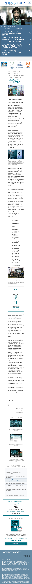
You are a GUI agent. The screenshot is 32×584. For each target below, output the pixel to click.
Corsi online (25, 569)
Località (15, 570)
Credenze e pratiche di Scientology (15, 568)
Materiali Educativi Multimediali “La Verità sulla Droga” (15, 477)
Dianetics (10, 574)
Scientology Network (16, 574)
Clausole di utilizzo (18, 582)
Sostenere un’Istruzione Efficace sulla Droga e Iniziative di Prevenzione (14, 469)
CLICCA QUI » (16, 513)
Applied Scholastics (19, 67)
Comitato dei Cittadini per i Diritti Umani (23, 578)
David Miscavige (5, 575)
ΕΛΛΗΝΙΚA (15, 564)
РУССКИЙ (16, 562)
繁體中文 (20, 562)
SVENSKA (16, 563)
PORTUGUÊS (24, 564)
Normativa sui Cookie (11, 582)
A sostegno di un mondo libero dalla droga (14, 577)
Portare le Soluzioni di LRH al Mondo (14, 493)
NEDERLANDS (25, 562)
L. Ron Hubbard (5, 568)
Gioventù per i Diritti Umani (10, 578)
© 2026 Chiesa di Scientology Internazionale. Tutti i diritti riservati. (13, 581)
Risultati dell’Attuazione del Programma (15, 495)
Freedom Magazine (21, 576)
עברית (8, 562)
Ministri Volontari (9, 569)
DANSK (25, 561)
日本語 (12, 562)
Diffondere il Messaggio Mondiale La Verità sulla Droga (16, 490)
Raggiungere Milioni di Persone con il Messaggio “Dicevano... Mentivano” (14, 480)
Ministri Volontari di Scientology (22, 575)
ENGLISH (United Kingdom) (18, 561)
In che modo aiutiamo (4, 68)
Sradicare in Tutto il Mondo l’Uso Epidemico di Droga (13, 473)
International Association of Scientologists (9, 576)
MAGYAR (8, 563)
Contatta (11, 570)
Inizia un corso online (13, 575)
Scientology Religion (24, 574)
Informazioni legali (26, 582)
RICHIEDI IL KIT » (16, 543)
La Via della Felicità (12, 68)
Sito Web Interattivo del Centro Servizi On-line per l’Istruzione (15, 486)
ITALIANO (19, 564)
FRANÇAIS (4, 562)
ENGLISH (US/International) (7, 561)
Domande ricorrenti (16, 569)
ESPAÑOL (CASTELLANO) (7, 564)
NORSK (12, 563)
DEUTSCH (4, 563)
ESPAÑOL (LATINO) (22, 563)
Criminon (28, 67)
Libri (21, 569)
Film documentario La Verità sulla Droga (15, 483)
